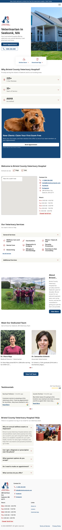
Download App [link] (35, 512)
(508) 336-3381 (11, 49)
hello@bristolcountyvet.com (24, 490)
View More (55, 311)
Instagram (19, 497)
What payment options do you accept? (14, 459)
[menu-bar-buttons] (59, 5)
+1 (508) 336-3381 (21, 487)
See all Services (7, 253)
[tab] (30, 367)
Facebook (18, 493)
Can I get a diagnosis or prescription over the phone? (16, 451)
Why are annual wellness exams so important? (15, 428)
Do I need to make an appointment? (16, 466)
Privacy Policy (56, 526)
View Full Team (31, 374)
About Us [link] (33, 506)
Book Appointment (10, 44)
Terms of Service (45, 526)
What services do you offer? (13, 473)
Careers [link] (33, 509)
